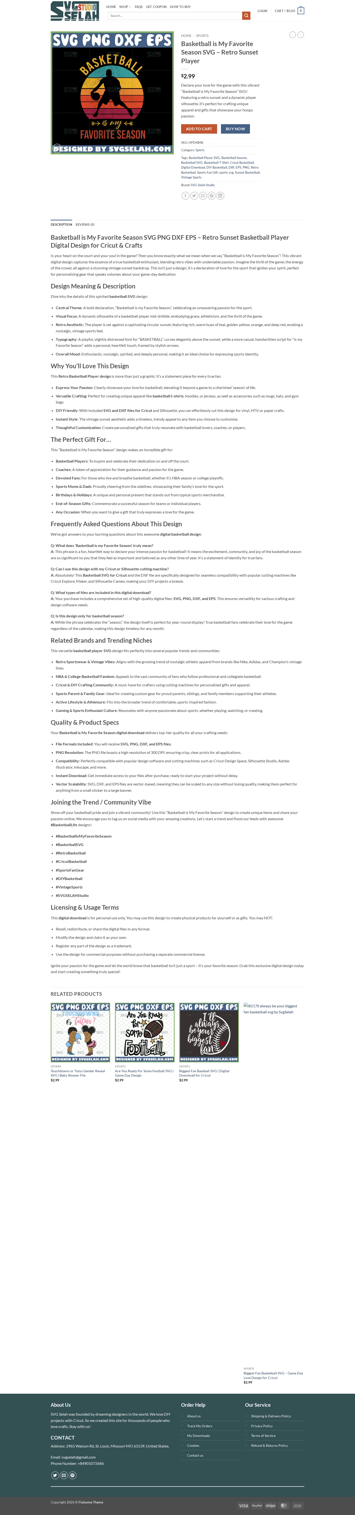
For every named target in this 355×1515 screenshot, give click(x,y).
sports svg (226, 172)
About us (194, 1416)
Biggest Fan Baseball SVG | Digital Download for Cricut (204, 1073)
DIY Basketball (216, 167)
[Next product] (292, 34)
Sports (202, 36)
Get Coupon (156, 7)
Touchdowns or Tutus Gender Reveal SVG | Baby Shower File (78, 1073)
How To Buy (180, 7)
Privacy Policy (262, 1426)
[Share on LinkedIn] (220, 196)
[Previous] (51, 1197)
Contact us (195, 1455)
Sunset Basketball (247, 172)
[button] (262, 11)
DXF (231, 167)
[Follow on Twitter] (55, 1475)
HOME (111, 7)
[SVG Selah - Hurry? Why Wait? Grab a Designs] (75, 11)
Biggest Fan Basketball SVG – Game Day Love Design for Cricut (273, 1375)
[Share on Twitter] (194, 196)
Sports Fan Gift (207, 172)
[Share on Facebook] (186, 196)
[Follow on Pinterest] (73, 1475)
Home (186, 36)
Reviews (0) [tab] (85, 224)
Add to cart (199, 129)
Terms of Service (263, 1435)
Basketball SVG (192, 162)
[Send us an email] (64, 1475)
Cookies (193, 1445)
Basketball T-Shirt (216, 162)
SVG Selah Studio (203, 185)
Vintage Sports (191, 177)
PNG (246, 167)
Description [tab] (61, 224)
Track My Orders (199, 1426)
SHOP (123, 7)
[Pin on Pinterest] (212, 196)
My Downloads (198, 1435)
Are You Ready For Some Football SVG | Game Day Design (144, 1073)
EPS (238, 167)
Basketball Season (234, 158)
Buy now (235, 129)
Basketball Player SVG (204, 158)
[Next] (302, 1197)
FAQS (139, 7)
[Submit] (246, 16)
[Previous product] (300, 34)
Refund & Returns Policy (269, 1445)
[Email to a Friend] (203, 196)
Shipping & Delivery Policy (271, 1416)
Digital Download (193, 167)
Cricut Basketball (242, 162)
